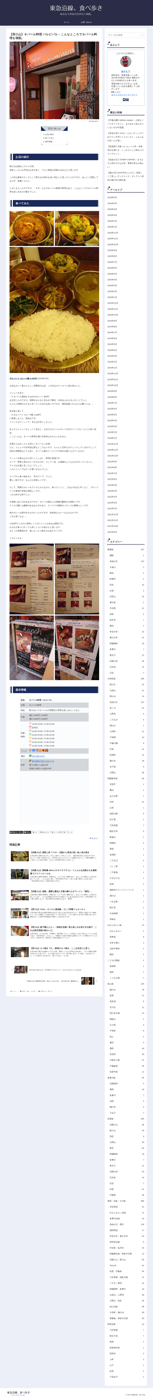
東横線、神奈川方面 (127, 1318)
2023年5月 (112, 415)
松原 (127, 1371)
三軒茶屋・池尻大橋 (127, 1277)
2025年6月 (112, 268)
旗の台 (127, 761)
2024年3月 (112, 356)
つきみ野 (127, 902)
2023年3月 (112, 426)
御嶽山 (127, 1019)
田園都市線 (125, 778)
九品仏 (127, 690)
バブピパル (68, 832)
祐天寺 (127, 620)
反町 (127, 614)
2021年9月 (112, 532)
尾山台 (127, 696)
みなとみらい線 (125, 925)
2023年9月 (112, 391)
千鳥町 (127, 1031)
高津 (127, 884)
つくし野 (127, 866)
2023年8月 (112, 397)
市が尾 (127, 819)
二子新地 (127, 872)
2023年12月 (112, 373)
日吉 (127, 673)
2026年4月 (112, 209)
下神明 (127, 737)
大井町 (127, 731)
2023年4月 (112, 420)
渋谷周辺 (127, 1207)
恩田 (127, 972)
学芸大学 (127, 632)
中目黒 (127, 608)
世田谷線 (125, 1324)
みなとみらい (127, 931)
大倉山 (127, 567)
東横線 (125, 549)
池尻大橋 (127, 814)
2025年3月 (112, 285)
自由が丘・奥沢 (127, 1224)
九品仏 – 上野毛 (127, 1295)
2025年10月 (112, 244)
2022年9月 (112, 461)
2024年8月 (112, 327)
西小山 (28, 832)
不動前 (127, 1195)
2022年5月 (112, 485)
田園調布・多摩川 (127, 1289)
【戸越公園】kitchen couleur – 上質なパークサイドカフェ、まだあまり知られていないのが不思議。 (125, 124)
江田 (127, 808)
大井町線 (125, 679)
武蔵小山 (127, 1125)
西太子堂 (127, 1336)
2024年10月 (112, 315)
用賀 (127, 849)
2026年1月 (112, 227)
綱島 (127, 555)
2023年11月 (112, 379)
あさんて (125, 71)
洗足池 (127, 1001)
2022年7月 (112, 473)
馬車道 (127, 937)
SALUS (127, 1265)
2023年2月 (112, 432)
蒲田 (127, 1048)
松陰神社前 (127, 1348)
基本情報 (48, 142)
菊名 (127, 573)
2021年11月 (112, 520)
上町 (127, 1359)
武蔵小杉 (127, 661)
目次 (50, 128)
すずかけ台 (127, 878)
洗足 (127, 1136)
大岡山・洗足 (127, 1301)
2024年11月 (112, 309)
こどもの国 (127, 978)
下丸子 (127, 1113)
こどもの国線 (125, 960)
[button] (142, 35)
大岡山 (127, 772)
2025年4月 (112, 280)
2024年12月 (112, 303)
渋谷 (127, 585)
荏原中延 (127, 1072)
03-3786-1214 (38, 756)
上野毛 (127, 714)
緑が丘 (127, 684)
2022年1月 (112, 508)
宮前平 (127, 784)
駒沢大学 (127, 831)
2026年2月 (112, 221)
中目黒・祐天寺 (127, 1248)
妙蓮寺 (127, 579)
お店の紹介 (49, 134)
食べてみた (49, 138)
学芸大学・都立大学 (127, 1236)
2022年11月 (112, 450)
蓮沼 (127, 1042)
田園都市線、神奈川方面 (127, 1254)
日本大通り (127, 943)
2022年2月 (112, 503)
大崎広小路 (127, 1060)
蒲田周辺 (127, 1230)
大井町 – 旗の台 (127, 1312)
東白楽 (127, 602)
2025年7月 (112, 262)
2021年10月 (112, 526)
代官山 (127, 596)
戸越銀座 (127, 1066)
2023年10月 (112, 385)
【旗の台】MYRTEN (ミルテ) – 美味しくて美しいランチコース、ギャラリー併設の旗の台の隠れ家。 (125, 176)
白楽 (127, 591)
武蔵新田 (127, 1083)
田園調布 (127, 643)
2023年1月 (112, 438)
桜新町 (127, 843)
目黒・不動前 (127, 1271)
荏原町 (127, 755)
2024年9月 (112, 321)
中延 (127, 749)
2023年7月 (112, 403)
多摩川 (127, 649)
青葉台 (127, 837)
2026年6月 (112, 197)
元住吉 (127, 667)
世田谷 (127, 1353)
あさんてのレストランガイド (124, 95)
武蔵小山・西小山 (17, 832)
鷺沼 (127, 790)
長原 (127, 995)
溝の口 (127, 725)
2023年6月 (112, 409)
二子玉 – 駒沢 (127, 1283)
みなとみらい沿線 (127, 1213)
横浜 (127, 626)
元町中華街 (127, 948)
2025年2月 (112, 291)
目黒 (127, 1189)
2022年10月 (112, 456)
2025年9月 (112, 250)
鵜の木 (127, 1107)
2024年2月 (112, 362)
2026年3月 (112, 215)
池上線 (125, 984)
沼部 (127, 1101)
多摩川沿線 (127, 1218)
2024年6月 (112, 338)
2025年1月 (112, 297)
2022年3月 (112, 497)
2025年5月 (112, 274)
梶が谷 (127, 907)
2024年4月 (112, 350)
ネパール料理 (58, 832)
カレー (36, 832)
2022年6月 (112, 479)
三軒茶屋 (127, 825)
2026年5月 (112, 203)
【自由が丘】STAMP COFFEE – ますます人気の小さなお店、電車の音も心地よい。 (125, 163)
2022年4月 (112, 491)
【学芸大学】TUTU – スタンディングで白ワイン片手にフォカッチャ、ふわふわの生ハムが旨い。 (125, 137)
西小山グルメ (46, 832)
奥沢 (127, 1148)
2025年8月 (112, 256)
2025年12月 (112, 233)
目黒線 (125, 1119)
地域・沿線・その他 (125, 1201)
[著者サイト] (124, 99)
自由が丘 (127, 561)
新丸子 (127, 655)
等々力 (127, 708)
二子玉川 (127, 720)
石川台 (127, 1007)
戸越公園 (127, 743)
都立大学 (127, 637)
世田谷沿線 (127, 1242)
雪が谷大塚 (127, 1013)
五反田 (127, 1054)
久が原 (127, 1025)
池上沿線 (127, 1306)
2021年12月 (112, 514)
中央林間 (127, 913)
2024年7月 (112, 332)
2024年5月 (112, 344)
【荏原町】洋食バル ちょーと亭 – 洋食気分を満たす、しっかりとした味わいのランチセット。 (125, 150)
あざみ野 (127, 796)
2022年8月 (112, 467)
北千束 (127, 767)
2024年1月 (112, 368)
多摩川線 (125, 1078)
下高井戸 (127, 1377)
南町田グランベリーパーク (127, 890)
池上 (127, 1037)
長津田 (127, 855)
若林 (127, 1342)
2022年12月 (112, 444)
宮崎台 (127, 919)
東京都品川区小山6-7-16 (43, 761)
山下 (127, 1365)
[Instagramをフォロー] (127, 99)
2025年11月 (112, 238)
